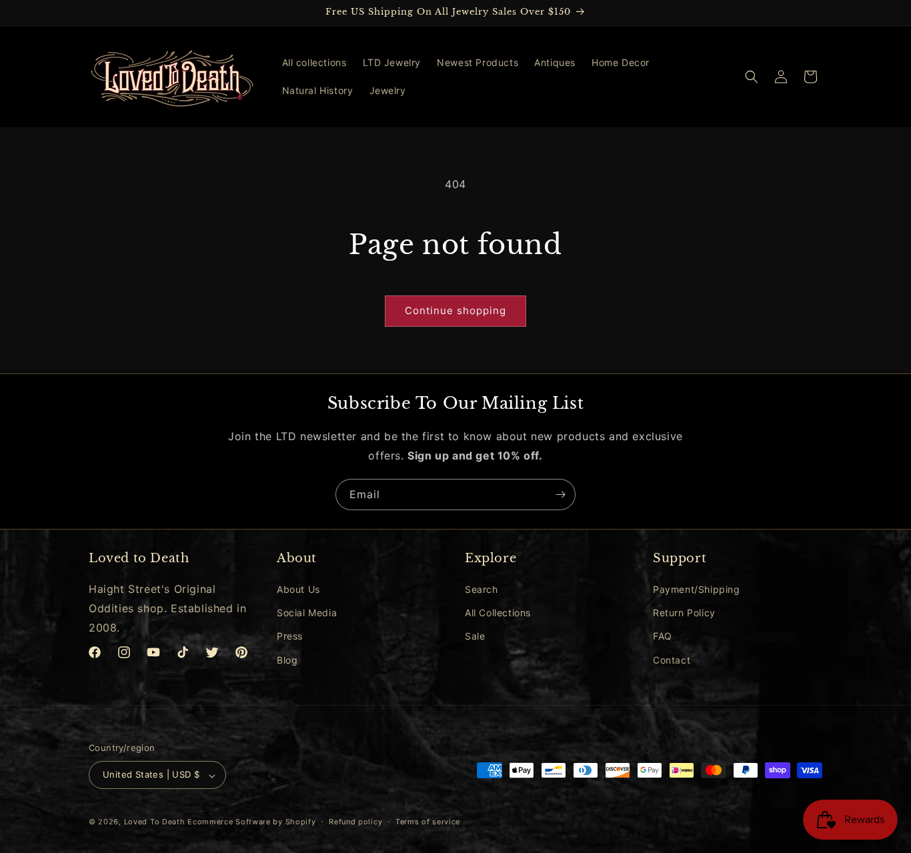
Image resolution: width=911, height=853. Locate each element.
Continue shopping (455, 310)
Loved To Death (154, 822)
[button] (751, 76)
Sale (475, 636)
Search (481, 589)
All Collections (498, 613)
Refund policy (355, 821)
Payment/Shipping (696, 589)
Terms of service (427, 821)
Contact (671, 660)
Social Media (307, 613)
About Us (298, 589)
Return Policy (684, 613)
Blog (287, 660)
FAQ (662, 636)
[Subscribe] (560, 494)
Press (290, 636)
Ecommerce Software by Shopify (251, 822)
